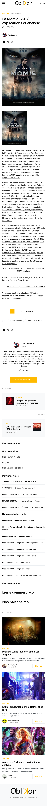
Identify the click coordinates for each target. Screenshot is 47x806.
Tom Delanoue (12, 35)
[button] (3, 3)
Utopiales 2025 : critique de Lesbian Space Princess (22, 543)
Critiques (9, 423)
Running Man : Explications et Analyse (17, 536)
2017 (5, 321)
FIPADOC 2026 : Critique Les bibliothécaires (19, 494)
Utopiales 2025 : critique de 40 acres (16, 569)
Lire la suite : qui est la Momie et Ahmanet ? (26, 286)
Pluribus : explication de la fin (14, 514)
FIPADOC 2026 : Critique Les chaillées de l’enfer (21, 501)
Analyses (5, 13)
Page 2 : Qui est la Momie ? (14, 277)
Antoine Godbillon (13, 720)
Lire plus (38, 666)
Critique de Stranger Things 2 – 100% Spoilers (18, 428)
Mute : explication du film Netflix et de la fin (22, 708)
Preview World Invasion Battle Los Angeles (20, 653)
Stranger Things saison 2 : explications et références (27, 401)
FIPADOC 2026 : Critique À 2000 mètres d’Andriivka (22, 507)
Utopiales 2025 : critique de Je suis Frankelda (20, 556)
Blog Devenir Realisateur (12, 468)
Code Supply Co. (32, 797)
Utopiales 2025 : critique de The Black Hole (19, 549)
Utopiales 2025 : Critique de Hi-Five (16, 562)
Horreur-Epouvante (33, 321)
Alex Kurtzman (17, 321)
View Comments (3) (22, 380)
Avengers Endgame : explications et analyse (22, 763)
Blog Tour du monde (11, 457)
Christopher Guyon (14, 665)
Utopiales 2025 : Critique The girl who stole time (21, 575)
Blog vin (5, 462)
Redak (10, 775)
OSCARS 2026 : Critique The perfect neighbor (20, 488)
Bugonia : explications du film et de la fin (18, 520)
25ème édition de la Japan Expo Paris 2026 (19, 481)
